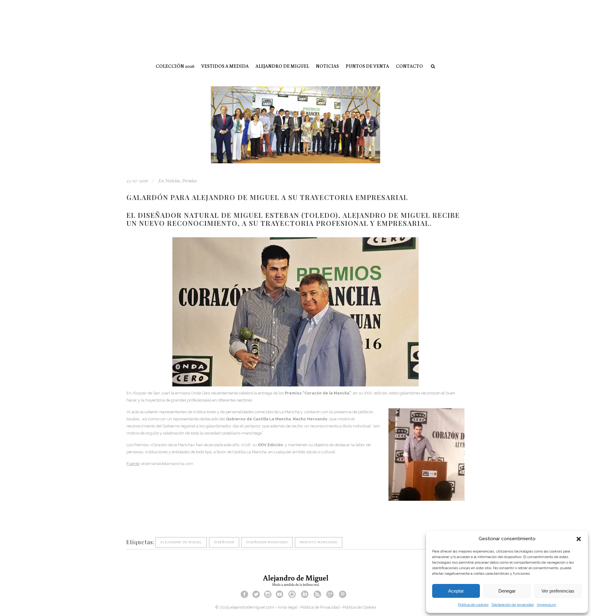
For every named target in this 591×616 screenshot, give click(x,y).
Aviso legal (287, 607)
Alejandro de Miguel (181, 542)
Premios (189, 181)
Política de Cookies (359, 607)
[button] (579, 539)
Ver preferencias (557, 591)
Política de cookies (473, 604)
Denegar (507, 591)
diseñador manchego (267, 542)
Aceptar (456, 591)
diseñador (224, 542)
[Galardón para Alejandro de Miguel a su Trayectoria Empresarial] (295, 124)
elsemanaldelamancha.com (167, 463)
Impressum (546, 604)
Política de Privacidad (320, 607)
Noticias (172, 181)
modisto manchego (318, 542)
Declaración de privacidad (513, 604)
